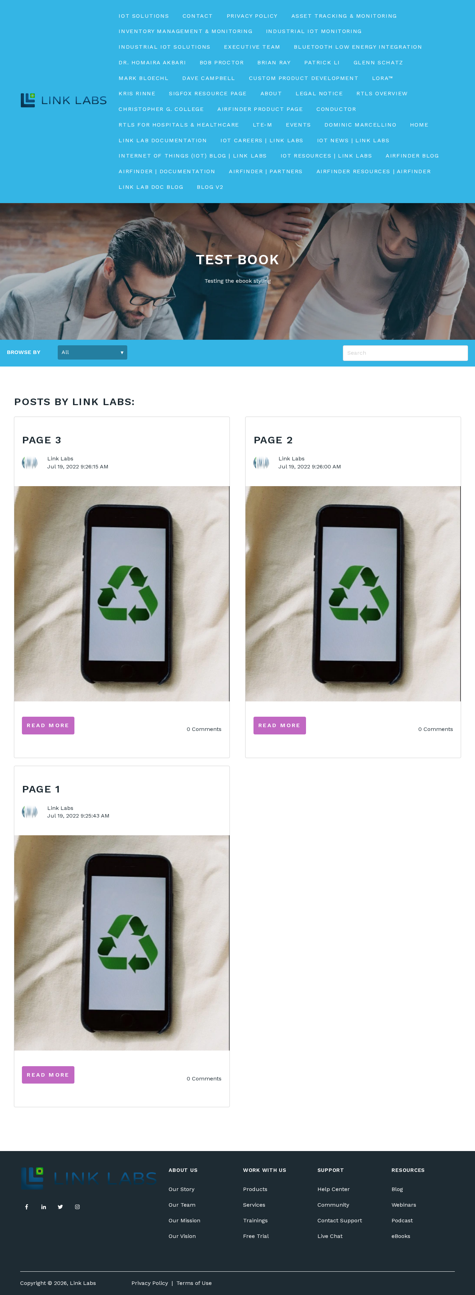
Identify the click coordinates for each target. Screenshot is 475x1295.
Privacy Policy (252, 16)
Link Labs (60, 458)
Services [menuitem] (254, 1204)
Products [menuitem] (255, 1189)
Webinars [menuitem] (404, 1204)
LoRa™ (383, 78)
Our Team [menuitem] (182, 1204)
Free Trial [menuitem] (256, 1236)
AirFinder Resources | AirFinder (373, 171)
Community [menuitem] (333, 1204)
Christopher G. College (161, 109)
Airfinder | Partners (266, 171)
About (271, 93)
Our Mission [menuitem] (184, 1220)
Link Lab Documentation (163, 140)
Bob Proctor (222, 62)
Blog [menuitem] (397, 1189)
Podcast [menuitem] (402, 1220)
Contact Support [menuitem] (339, 1220)
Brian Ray (274, 62)
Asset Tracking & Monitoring (344, 16)
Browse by (23, 352)
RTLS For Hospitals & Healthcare (179, 124)
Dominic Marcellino (360, 124)
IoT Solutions (144, 16)
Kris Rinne (137, 93)
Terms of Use (194, 1283)
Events (298, 124)
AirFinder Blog (412, 155)
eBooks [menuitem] (401, 1236)
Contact (198, 16)
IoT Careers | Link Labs (262, 140)
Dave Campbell (208, 78)
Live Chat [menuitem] (330, 1236)
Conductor (336, 109)
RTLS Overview (382, 93)
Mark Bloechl (144, 78)
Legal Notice (319, 93)
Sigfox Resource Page (208, 93)
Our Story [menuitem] (181, 1189)
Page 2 (273, 440)
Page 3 (42, 440)
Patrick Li (322, 62)
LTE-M (263, 124)
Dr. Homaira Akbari (152, 62)
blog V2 (210, 187)
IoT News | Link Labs (353, 140)
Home (419, 124)
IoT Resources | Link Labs (326, 155)
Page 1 (41, 789)
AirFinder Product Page (260, 109)
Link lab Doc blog (151, 187)
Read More (48, 725)
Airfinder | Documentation (167, 171)
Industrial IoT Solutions (164, 46)
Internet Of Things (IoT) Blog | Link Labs (193, 155)
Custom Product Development (304, 78)
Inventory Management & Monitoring (185, 31)
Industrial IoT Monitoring (314, 31)
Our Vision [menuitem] (182, 1236)
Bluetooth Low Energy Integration (358, 46)
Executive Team (252, 46)
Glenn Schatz (378, 62)
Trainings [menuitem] (255, 1220)
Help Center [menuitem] (333, 1189)
